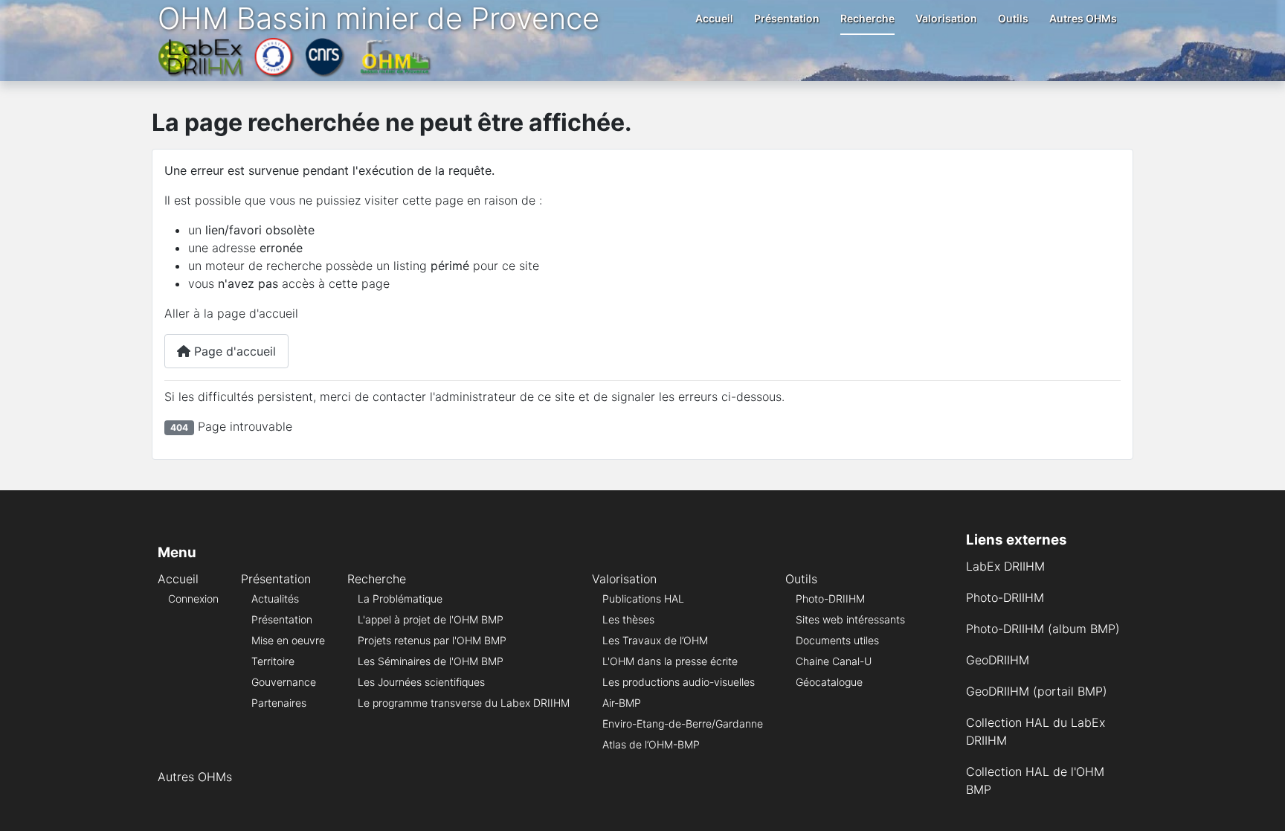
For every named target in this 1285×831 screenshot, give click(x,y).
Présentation (786, 18)
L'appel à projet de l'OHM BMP (430, 619)
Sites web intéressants (850, 619)
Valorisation (946, 18)
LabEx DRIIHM (1005, 566)
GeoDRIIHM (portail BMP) (1036, 691)
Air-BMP (621, 702)
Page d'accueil (233, 351)
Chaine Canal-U (834, 661)
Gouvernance (283, 682)
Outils (1013, 18)
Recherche (867, 18)
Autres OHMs (1083, 18)
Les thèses (628, 619)
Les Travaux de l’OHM (655, 640)
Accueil (714, 18)
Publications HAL (643, 598)
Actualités (275, 598)
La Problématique (400, 598)
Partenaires (278, 702)
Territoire (272, 661)
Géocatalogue (829, 682)
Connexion (193, 598)
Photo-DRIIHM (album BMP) (1043, 628)
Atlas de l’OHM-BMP (651, 744)
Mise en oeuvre (288, 640)
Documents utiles (837, 640)
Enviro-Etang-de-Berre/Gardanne (682, 723)
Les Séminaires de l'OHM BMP (430, 661)
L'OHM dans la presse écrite (670, 661)
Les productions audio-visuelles (678, 682)
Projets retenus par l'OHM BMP (432, 640)
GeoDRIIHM (997, 659)
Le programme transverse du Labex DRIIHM (464, 702)
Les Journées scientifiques (421, 682)
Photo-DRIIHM (830, 598)
